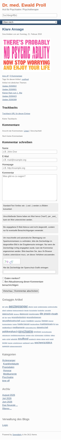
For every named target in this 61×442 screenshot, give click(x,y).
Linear (26, 131)
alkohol (30, 307)
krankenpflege (35, 324)
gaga (9, 317)
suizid (51, 339)
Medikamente (10, 374)
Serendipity (17, 435)
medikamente (18, 327)
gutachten (37, 321)
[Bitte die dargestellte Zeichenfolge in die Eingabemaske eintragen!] (11, 261)
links (57, 324)
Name (5, 148)
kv (54, 324)
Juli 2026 (6, 398)
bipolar (26, 310)
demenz (16, 314)
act (3, 307)
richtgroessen (39, 335)
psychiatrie (25, 331)
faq (6, 317)
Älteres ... (7, 408)
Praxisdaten (8, 367)
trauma (10, 343)
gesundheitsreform (18, 317)
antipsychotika (52, 307)
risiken (53, 335)
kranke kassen (24, 324)
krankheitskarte (46, 324)
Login (5, 425)
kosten (15, 324)
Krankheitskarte (11, 364)
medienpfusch (7, 327)
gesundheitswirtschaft (11, 321)
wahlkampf (26, 343)
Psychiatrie (7, 377)
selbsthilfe (14, 339)
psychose (37, 332)
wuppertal (5, 346)
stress (43, 339)
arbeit (4, 310)
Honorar (7, 370)
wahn (32, 343)
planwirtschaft (42, 327)
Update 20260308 (9, 100)
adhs (6, 307)
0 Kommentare (16, 76)
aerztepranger (18, 306)
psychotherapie (47, 332)
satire (4, 339)
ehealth (54, 314)
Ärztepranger (8, 360)
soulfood (25, 79)
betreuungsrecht (18, 310)
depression (24, 314)
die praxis (45, 313)
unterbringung (17, 343)
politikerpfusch (10, 331)
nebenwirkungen (30, 327)
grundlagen (30, 321)
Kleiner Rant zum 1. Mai (12, 93)
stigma (38, 339)
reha (32, 335)
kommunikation (7, 324)
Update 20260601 (9, 89)
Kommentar (8, 173)
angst (35, 307)
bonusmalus (33, 310)
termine (4, 343)
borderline (41, 310)
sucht (47, 339)
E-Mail (5, 156)
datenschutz (7, 314)
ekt (3, 317)
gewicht (23, 321)
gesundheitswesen (34, 317)
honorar (45, 321)
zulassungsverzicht (16, 346)
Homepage (7, 164)
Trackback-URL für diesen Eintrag (16, 114)
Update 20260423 (9, 96)
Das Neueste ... (10, 405)
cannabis (48, 310)
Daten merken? (12, 278)
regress (28, 335)
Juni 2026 (7, 402)
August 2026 (8, 395)
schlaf (8, 339)
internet (50, 321)
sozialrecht (32, 339)
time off (5, 76)
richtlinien (47, 335)
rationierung (6, 335)
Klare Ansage (13, 29)
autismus (9, 310)
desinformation (34, 314)
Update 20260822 (9, 86)
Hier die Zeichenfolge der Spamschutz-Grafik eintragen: (26, 268)
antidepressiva (42, 307)
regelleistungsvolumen (18, 335)
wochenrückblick (43, 342)
